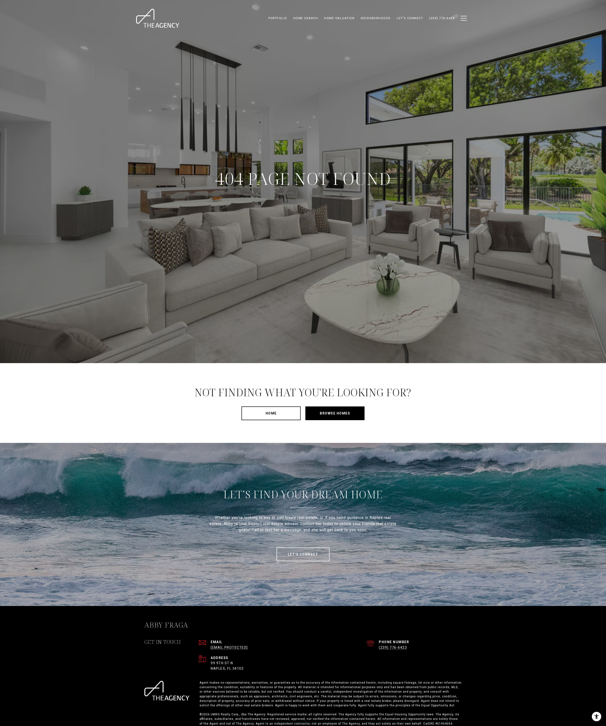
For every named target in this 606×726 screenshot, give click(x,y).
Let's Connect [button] (303, 554)
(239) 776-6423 (393, 647)
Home (271, 413)
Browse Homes (335, 413)
